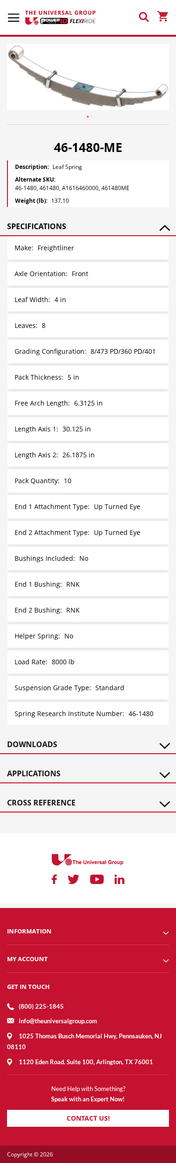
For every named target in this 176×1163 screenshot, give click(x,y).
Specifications (36, 226)
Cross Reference (41, 802)
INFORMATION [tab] (29, 931)
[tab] (88, 226)
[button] (88, 117)
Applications (34, 773)
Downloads (32, 744)
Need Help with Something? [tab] (88, 1088)
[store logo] (61, 17)
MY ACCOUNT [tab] (27, 959)
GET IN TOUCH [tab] (28, 986)
